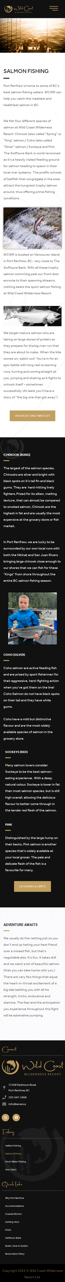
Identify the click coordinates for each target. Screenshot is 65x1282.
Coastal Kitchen (13, 1213)
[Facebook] (16, 1117)
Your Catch (11, 1169)
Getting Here (12, 1221)
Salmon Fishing (13, 1153)
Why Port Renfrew (14, 1198)
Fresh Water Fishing (15, 1161)
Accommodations (14, 1206)
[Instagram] (5, 1117)
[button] (32, 416)
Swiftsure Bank (13, 1237)
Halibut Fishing (13, 1145)
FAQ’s (8, 1229)
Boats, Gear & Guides (16, 1245)
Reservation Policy (14, 1253)
